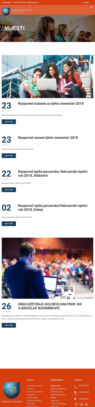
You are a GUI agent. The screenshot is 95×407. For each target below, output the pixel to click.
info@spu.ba (34, 2)
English (86, 2)
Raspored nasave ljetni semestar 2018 (48, 138)
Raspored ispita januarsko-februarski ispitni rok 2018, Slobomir (52, 173)
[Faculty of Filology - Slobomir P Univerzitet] (18, 11)
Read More (9, 122)
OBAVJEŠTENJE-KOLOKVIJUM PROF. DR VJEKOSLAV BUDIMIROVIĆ (50, 306)
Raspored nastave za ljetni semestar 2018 (51, 103)
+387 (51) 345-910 (20, 2)
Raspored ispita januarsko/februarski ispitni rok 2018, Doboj (52, 208)
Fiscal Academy (32, 398)
